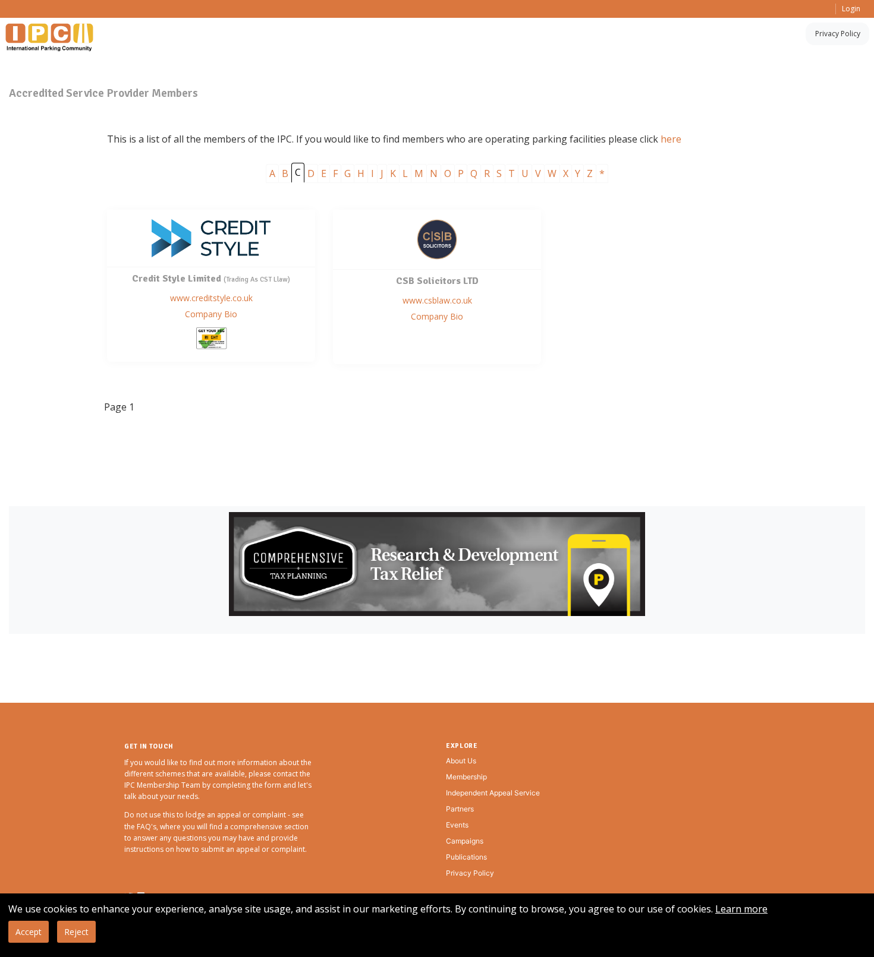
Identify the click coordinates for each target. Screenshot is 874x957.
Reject (76, 931)
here (671, 139)
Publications (466, 856)
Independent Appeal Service (493, 792)
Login (851, 9)
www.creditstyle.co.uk (211, 298)
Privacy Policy (837, 34)
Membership (466, 776)
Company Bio (211, 314)
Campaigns (464, 840)
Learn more (741, 908)
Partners (460, 808)
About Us (461, 760)
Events (457, 824)
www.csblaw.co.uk (437, 300)
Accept (28, 931)
